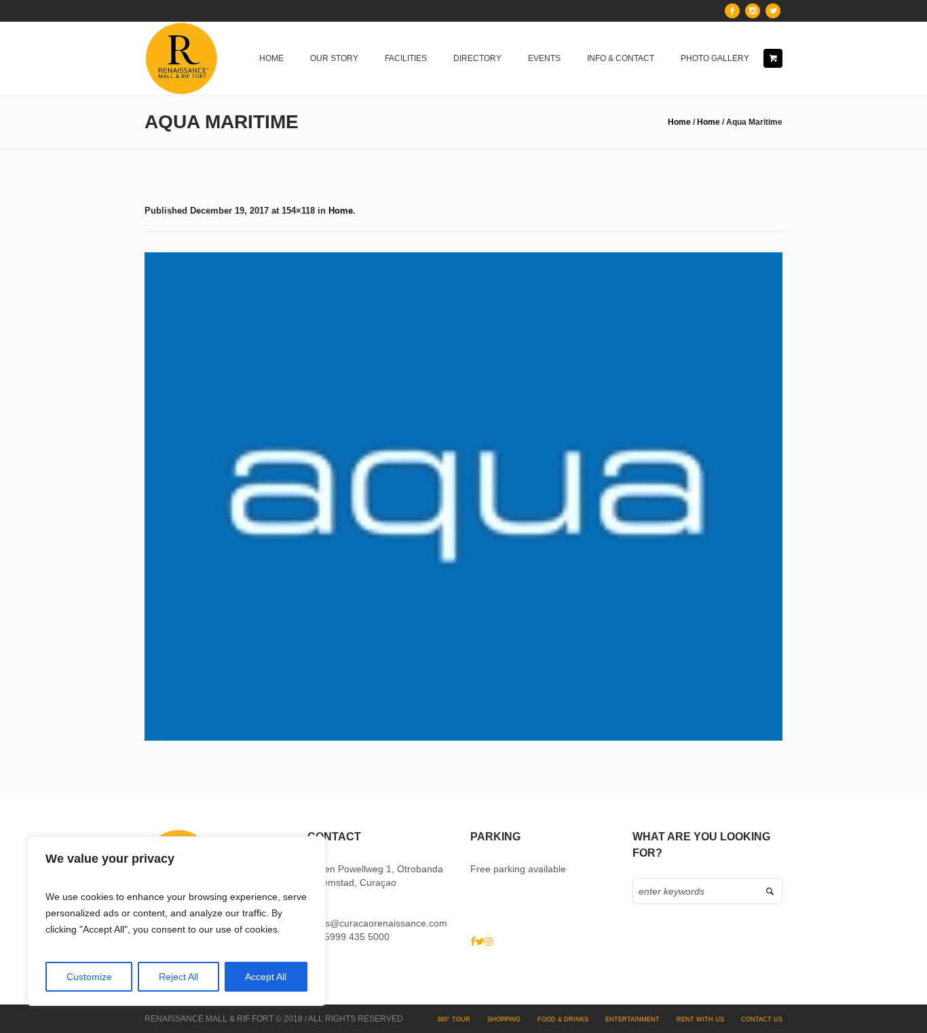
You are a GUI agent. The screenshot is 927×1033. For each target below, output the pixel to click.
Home (679, 122)
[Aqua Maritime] (463, 496)
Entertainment (632, 1019)
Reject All (178, 976)
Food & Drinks (562, 1019)
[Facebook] (732, 10)
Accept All (265, 976)
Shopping (504, 1019)
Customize (89, 976)
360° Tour (453, 1019)
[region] (176, 921)
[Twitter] (772, 10)
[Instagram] (752, 10)
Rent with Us (700, 1019)
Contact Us (761, 1019)
